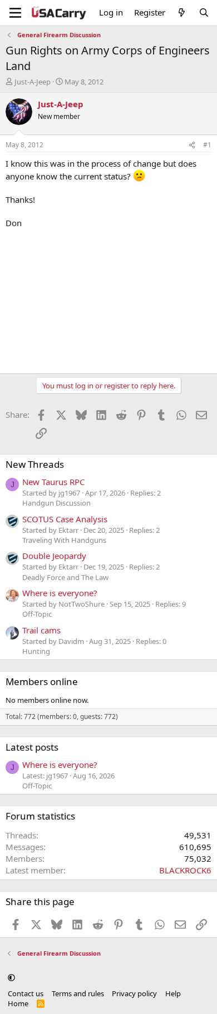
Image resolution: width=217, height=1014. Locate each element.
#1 (207, 144)
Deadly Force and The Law (65, 577)
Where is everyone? (59, 592)
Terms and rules (78, 993)
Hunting (36, 651)
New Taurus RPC (53, 481)
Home (18, 1003)
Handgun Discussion (56, 503)
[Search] (204, 12)
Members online (42, 681)
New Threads (35, 464)
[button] (11, 977)
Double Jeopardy (54, 555)
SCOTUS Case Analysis (64, 519)
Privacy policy (134, 993)
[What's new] (182, 12)
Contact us (25, 993)
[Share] (192, 145)
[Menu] (15, 13)
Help (173, 993)
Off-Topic (37, 614)
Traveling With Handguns (64, 540)
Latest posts (32, 747)
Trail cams (41, 630)
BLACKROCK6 (185, 870)
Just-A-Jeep (32, 82)
